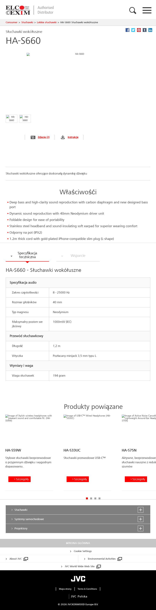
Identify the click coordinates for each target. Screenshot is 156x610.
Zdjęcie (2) (44, 137)
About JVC (16, 558)
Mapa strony (65, 589)
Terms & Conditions (87, 589)
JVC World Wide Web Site (80, 566)
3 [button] (95, 498)
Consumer (12, 22)
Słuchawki (27, 22)
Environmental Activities (102, 558)
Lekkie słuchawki (47, 22)
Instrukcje (73, 137)
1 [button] (87, 498)
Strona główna (78, 543)
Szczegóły (22, 479)
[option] (29, 454)
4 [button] (99, 498)
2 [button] (91, 498)
